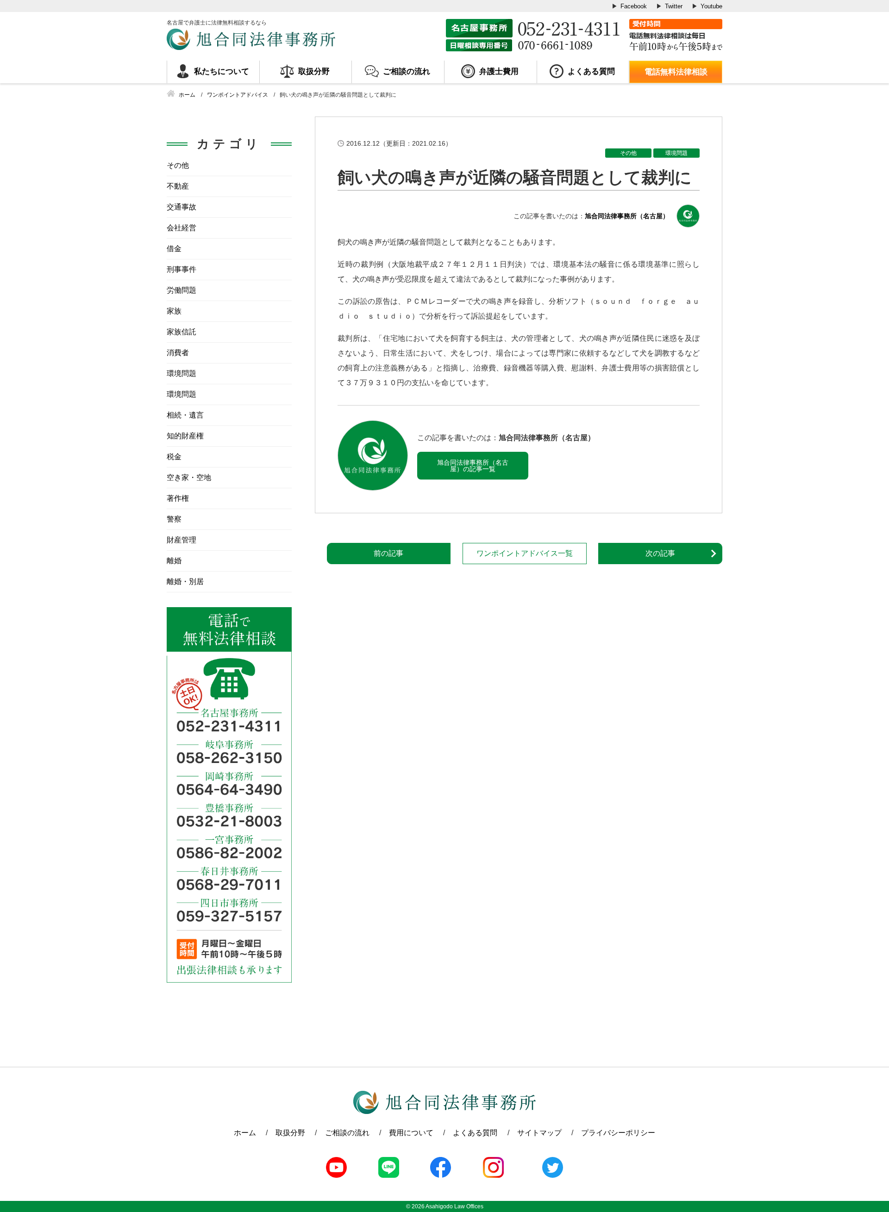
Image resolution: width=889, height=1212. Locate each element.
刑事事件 (181, 269)
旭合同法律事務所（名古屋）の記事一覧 (472, 466)
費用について (411, 1133)
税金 (174, 457)
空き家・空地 (189, 477)
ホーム (245, 1133)
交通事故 (181, 207)
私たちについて (221, 71)
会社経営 (181, 228)
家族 (174, 311)
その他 (628, 153)
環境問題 (676, 153)
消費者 (178, 353)
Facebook (633, 6)
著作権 (178, 498)
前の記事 (388, 553)
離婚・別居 (185, 581)
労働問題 (181, 290)
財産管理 (181, 540)
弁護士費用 (499, 71)
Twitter (673, 6)
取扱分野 (314, 71)
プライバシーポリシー (618, 1133)
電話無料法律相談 (676, 72)
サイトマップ (539, 1133)
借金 (174, 248)
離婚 (174, 561)
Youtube (711, 6)
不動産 (178, 186)
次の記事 (660, 553)
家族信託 (181, 332)
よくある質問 (591, 71)
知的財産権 (185, 436)
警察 (174, 519)
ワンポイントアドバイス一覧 (524, 553)
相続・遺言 (185, 415)
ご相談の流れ (406, 71)
